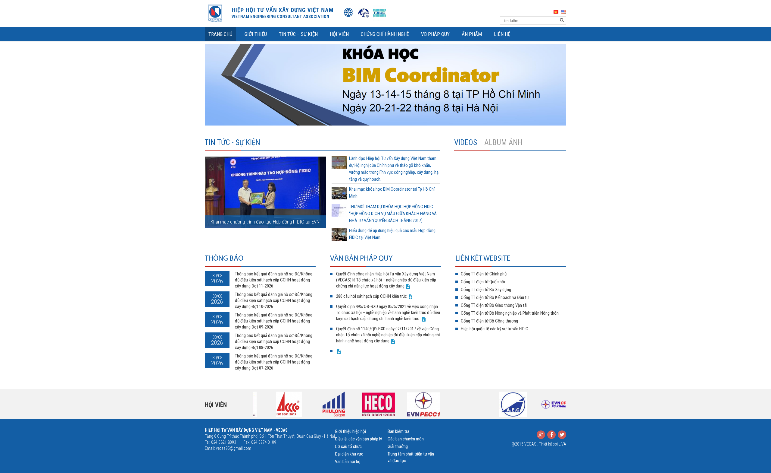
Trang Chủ (220, 34)
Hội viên (216, 404)
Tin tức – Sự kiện (298, 34)
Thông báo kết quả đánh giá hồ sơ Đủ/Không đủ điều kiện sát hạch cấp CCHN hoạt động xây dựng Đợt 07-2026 (273, 362)
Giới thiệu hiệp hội (350, 431)
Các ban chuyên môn (406, 439)
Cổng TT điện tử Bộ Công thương (489, 321)
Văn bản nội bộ (348, 461)
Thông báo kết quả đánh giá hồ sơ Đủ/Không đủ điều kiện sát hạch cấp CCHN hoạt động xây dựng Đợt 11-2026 (273, 280)
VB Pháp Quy (435, 34)
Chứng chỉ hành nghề (385, 34)
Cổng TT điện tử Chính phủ (484, 274)
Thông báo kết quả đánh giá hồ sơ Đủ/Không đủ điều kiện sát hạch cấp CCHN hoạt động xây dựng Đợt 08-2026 (273, 341)
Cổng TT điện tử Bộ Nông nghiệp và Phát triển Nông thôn (510, 313)
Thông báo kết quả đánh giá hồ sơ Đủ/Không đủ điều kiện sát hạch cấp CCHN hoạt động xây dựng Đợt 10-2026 (273, 300)
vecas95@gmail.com (233, 448)
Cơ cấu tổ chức (348, 446)
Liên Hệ (502, 34)
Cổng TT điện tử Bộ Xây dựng (486, 289)
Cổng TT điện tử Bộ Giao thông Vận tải (494, 305)
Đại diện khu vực (349, 454)
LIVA (562, 444)
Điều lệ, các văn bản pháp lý (358, 439)
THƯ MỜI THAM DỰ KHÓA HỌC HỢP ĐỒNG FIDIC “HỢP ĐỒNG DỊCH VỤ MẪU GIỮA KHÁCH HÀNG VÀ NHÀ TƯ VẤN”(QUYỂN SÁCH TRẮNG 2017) (393, 213)
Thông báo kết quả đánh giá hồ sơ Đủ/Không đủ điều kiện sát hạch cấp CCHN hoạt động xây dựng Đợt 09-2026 (273, 321)
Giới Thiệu (256, 34)
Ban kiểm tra (398, 431)
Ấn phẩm (472, 34)
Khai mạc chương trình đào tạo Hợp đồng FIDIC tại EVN (265, 222)
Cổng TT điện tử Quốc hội (483, 281)
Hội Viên (339, 34)
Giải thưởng (398, 446)
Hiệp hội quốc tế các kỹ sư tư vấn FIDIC (494, 329)
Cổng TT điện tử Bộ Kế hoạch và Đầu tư (495, 297)
